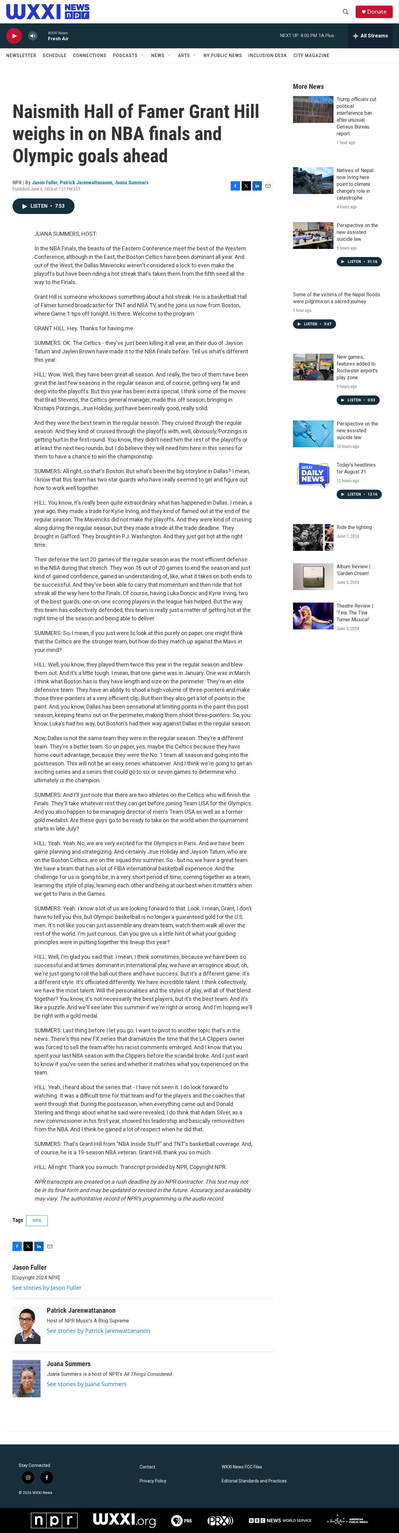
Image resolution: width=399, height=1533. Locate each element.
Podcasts (125, 55)
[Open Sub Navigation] (142, 55)
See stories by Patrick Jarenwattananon (98, 1330)
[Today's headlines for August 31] (313, 475)
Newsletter (21, 55)
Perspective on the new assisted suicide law (357, 232)
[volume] (32, 36)
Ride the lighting (354, 527)
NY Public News (223, 55)
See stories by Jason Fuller (46, 1287)
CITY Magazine (311, 55)
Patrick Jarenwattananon (86, 182)
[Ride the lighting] (313, 537)
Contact (147, 1467)
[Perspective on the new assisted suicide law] (313, 235)
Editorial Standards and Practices (254, 1481)
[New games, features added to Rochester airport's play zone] (313, 367)
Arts (184, 55)
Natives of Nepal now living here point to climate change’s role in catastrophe (355, 184)
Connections (90, 55)
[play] (14, 36)
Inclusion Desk (267, 55)
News (158, 55)
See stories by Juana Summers (87, 1384)
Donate (377, 11)
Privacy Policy (153, 1481)
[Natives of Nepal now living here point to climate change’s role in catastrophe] (313, 180)
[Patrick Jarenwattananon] (26, 1325)
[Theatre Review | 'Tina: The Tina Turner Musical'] (313, 616)
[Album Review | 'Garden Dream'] (313, 576)
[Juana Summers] (26, 1378)
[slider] (43, 35)
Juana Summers (132, 182)
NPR (37, 1220)
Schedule (55, 55)
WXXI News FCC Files (242, 1467)
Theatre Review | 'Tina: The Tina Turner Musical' (355, 613)
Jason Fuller (44, 182)
